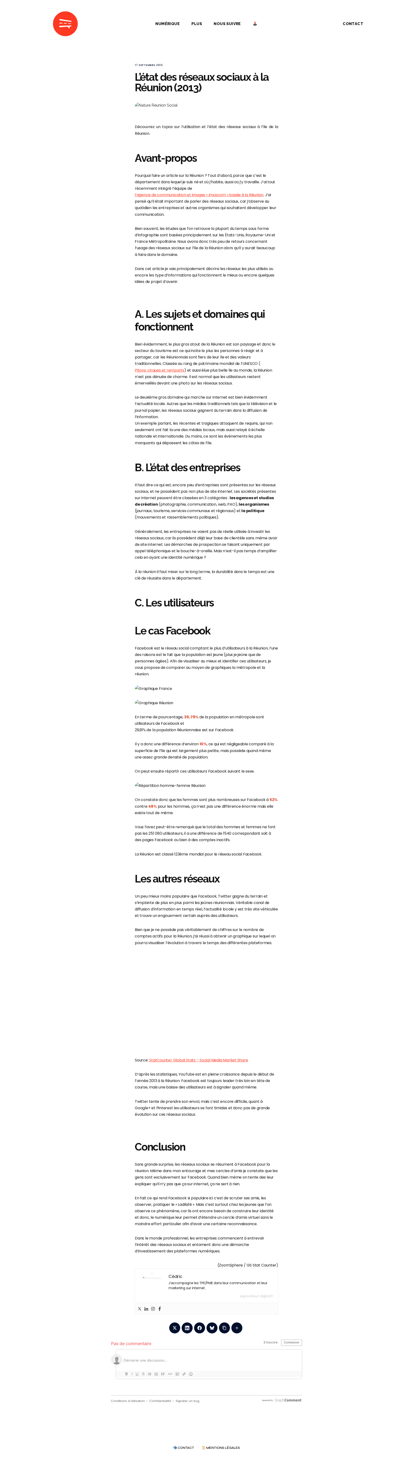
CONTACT (353, 24)
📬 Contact (183, 1448)
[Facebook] (160, 1309)
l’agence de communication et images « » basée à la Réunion (199, 195)
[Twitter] (139, 1309)
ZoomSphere (231, 1265)
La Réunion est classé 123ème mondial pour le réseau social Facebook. (198, 854)
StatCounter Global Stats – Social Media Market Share (198, 1060)
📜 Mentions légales (221, 1448)
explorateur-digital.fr (256, 1296)
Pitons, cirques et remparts (159, 370)
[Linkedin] (146, 1309)
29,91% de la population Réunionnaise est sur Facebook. (184, 730)
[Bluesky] (211, 1327)
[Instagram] (153, 1309)
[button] (322, 24)
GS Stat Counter (262, 1265)
